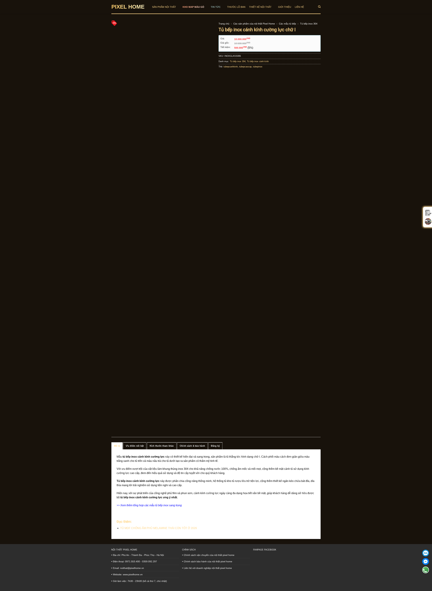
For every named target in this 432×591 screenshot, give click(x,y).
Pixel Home (127, 6)
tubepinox (257, 66)
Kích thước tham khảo (162, 446)
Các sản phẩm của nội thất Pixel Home (254, 23)
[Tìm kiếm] (319, 7)
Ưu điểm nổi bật (135, 446)
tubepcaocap (245, 66)
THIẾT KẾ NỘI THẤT (260, 7)
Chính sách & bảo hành (192, 446)
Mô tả (117, 446)
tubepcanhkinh (231, 66)
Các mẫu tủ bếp (287, 23)
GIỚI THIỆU (284, 7)
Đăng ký (215, 446)
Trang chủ (224, 23)
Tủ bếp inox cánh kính (258, 61)
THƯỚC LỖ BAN (236, 7)
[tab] (117, 445)
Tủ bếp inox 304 (308, 23)
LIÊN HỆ (299, 7)
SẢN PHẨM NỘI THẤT (164, 7)
